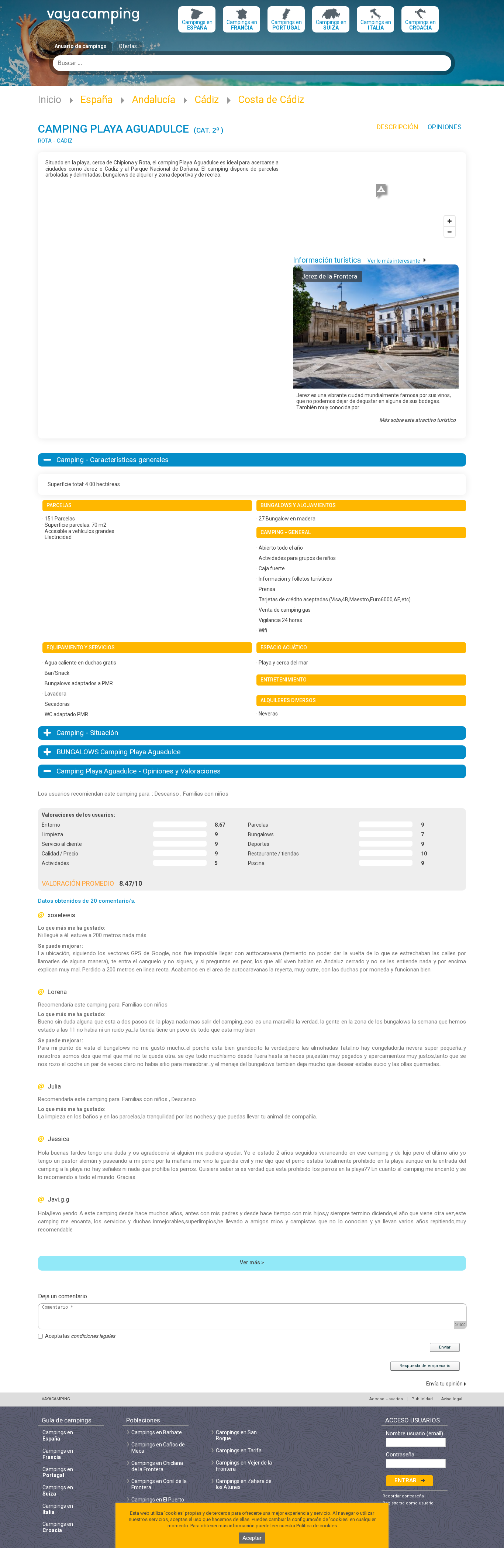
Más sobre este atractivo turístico (417, 420)
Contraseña (400, 1455)
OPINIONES (445, 127)
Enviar (445, 1347)
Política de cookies (316, 1525)
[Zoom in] (449, 221)
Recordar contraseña (403, 1496)
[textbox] (252, 63)
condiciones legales (93, 1336)
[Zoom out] (449, 231)
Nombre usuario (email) (414, 1434)
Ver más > (252, 1262)
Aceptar (252, 1538)
